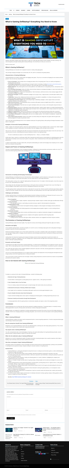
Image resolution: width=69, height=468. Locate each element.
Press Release (44, 10)
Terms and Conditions (55, 452)
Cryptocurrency (36, 10)
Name (8, 410)
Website (46, 410)
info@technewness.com (39, 446)
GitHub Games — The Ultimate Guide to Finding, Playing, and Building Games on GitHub (51, 429)
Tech (11, 10)
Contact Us (53, 450)
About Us (52, 448)
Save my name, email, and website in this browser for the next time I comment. (22, 414)
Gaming (28, 10)
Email (27, 410)
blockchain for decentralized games (54, 84)
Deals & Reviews (53, 10)
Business (23, 10)
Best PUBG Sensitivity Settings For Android (21, 376)
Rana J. (15, 430)
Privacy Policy (53, 454)
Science (17, 10)
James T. (15, 437)
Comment (9, 396)
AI (13, 10)
